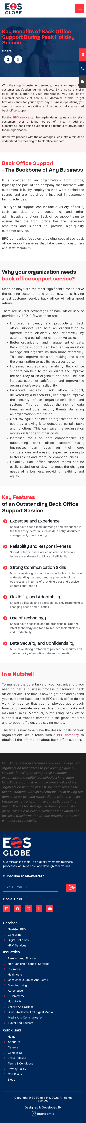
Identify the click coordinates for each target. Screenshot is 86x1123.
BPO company (68, 735)
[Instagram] (28, 908)
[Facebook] (17, 908)
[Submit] (71, 888)
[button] (72, 8)
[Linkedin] (6, 908)
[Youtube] (49, 908)
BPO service (21, 117)
